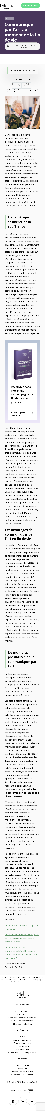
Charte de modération (22, 1024)
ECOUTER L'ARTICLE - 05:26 (21, 46)
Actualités (22, 1037)
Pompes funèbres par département (22, 1052)
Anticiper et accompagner (22, 1040)
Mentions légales (22, 1011)
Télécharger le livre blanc (18, 414)
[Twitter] (32, 1101)
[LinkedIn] (22, 1101)
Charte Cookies (22, 1014)
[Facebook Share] (14, 85)
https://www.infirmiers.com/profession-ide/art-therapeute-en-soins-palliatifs (22, 938)
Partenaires (22, 1068)
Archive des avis (22, 1049)
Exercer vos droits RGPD (22, 1071)
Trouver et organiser (22, 1043)
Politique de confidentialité (22, 1021)
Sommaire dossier (20, 70)
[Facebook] (13, 1101)
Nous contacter (22, 1065)
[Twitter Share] (19, 85)
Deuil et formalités (22, 1046)
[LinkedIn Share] (24, 85)
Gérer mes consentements (22, 1075)
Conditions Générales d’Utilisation (22, 1017)
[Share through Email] (28, 85)
